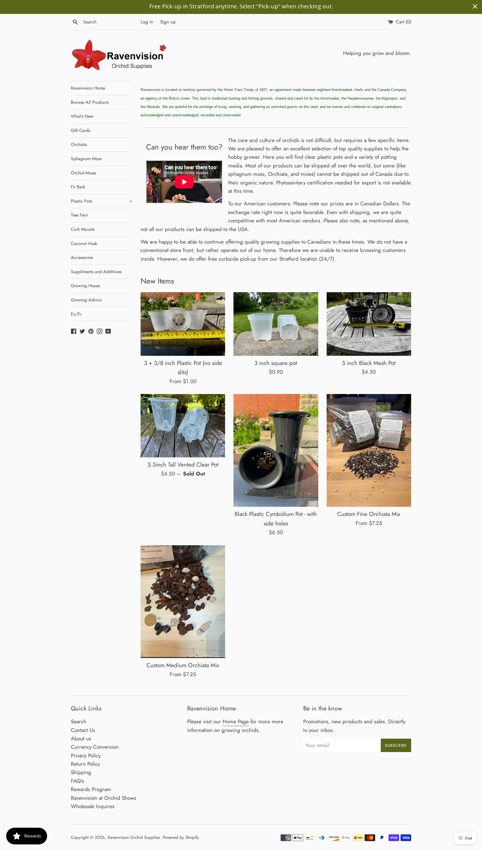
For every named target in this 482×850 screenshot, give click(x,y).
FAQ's (77, 781)
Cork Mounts (83, 229)
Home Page (236, 721)
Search (78, 721)
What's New (82, 116)
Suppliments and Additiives (96, 271)
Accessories (82, 257)
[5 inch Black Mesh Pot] (369, 324)
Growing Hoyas (85, 285)
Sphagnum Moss (86, 158)
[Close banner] (475, 6)
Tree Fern (79, 215)
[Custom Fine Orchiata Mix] (369, 450)
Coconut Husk (84, 243)
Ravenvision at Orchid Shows (103, 798)
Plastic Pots (101, 201)
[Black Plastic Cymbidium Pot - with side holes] (275, 450)
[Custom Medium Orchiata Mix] (183, 601)
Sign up (168, 21)
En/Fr (76, 314)
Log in (147, 21)
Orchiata (79, 144)
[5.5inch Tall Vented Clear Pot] (183, 425)
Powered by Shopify (181, 837)
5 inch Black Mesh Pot (369, 363)
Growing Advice (86, 300)
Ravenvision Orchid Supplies (134, 837)
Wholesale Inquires (92, 806)
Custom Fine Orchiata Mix (368, 514)
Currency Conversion (95, 747)
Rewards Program (91, 789)
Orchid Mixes (83, 173)
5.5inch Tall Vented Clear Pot (183, 464)
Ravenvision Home (88, 88)
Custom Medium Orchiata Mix (182, 665)
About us (81, 738)
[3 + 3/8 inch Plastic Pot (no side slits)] (183, 324)
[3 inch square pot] (275, 324)
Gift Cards (80, 130)
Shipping (81, 772)
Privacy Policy (86, 755)
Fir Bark (78, 187)
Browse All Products (90, 102)
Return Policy (85, 764)
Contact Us (83, 730)
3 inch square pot (275, 363)
